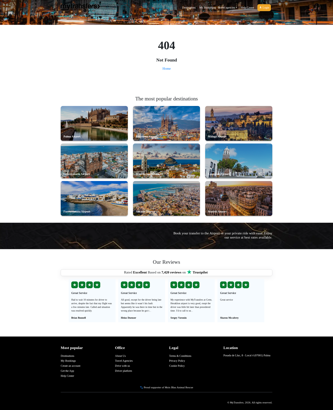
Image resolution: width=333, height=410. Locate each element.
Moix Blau (170, 387)
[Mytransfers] (80, 8)
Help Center (247, 7)
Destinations (189, 7)
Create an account (70, 365)
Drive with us (122, 365)
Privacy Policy (177, 360)
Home (167, 68)
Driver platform (123, 370)
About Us (120, 355)
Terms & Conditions (180, 355)
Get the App (67, 370)
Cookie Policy (177, 365)
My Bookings (206, 7)
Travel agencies (226, 7)
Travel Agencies (124, 360)
